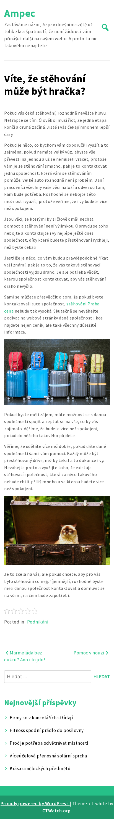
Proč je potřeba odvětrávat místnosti (49, 743)
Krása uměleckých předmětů (40, 768)
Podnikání (38, 622)
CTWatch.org (56, 811)
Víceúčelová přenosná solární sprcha (48, 756)
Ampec (19, 13)
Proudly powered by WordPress (35, 803)
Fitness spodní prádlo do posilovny (47, 730)
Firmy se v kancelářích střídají (41, 718)
